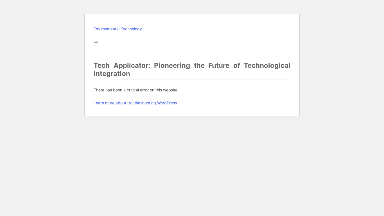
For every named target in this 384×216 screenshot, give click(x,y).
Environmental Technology (118, 28)
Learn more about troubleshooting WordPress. (136, 102)
